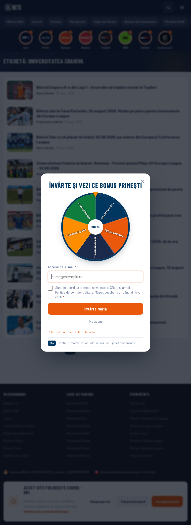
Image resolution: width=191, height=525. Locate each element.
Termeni (90, 332)
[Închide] (142, 181)
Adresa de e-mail (62, 267)
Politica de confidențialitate (65, 332)
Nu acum (95, 321)
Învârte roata (95, 308)
